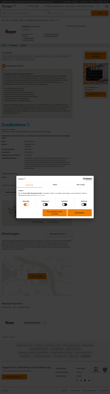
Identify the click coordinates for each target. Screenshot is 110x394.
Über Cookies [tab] (81, 184)
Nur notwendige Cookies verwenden (54, 212)
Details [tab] (55, 184)
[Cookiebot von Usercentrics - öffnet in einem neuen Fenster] (84, 179)
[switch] (45, 204)
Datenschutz (41, 195)
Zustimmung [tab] (29, 185)
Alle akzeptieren (80, 212)
